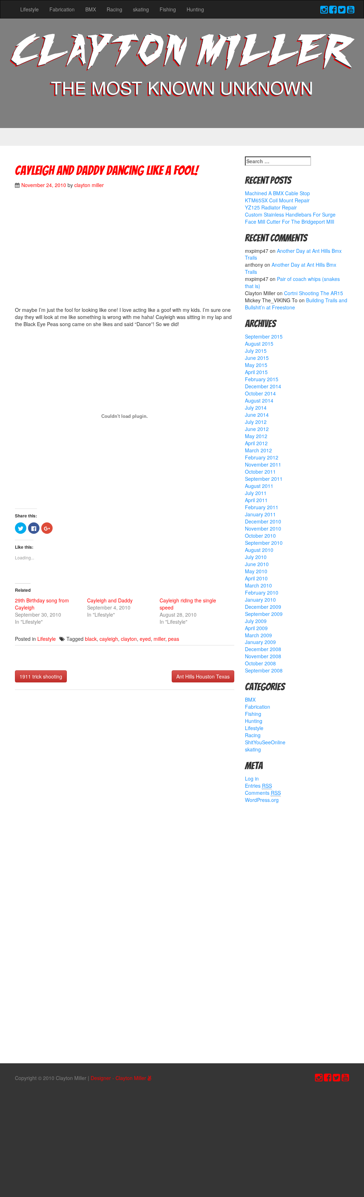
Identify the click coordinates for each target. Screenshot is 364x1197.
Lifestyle (29, 9)
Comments (263, 792)
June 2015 (257, 357)
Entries (258, 785)
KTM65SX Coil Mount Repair (277, 200)
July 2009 (256, 620)
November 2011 (263, 464)
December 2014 (263, 386)
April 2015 (256, 372)
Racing (114, 9)
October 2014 (260, 393)
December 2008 (263, 649)
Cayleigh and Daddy (110, 600)
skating (141, 9)
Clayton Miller (182, 53)
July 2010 (256, 556)
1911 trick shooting (41, 676)
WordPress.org (262, 799)
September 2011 (264, 478)
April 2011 (256, 500)
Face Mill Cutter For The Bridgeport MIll (289, 221)
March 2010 (258, 585)
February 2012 (261, 457)
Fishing (168, 9)
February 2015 (261, 379)
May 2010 (256, 571)
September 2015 (264, 336)
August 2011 (259, 485)
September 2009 (264, 613)
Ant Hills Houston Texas (203, 676)
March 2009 (258, 635)
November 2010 (263, 528)
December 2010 (263, 521)
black (91, 638)
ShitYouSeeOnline (265, 742)
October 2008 (260, 663)
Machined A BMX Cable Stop (277, 193)
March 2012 (258, 450)
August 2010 (259, 549)
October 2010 (260, 535)
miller (159, 638)
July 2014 (256, 407)
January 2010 (260, 599)
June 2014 (257, 414)
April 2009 (256, 628)
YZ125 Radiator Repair (271, 207)
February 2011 (261, 507)
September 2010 (264, 542)
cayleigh (109, 638)
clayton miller (89, 184)
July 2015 (256, 350)
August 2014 (259, 400)
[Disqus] (124, 789)
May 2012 (256, 436)
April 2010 (256, 578)
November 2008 (263, 656)
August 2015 (259, 343)
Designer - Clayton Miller (119, 1077)
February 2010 (261, 592)
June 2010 (257, 564)
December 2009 (263, 606)
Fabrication (62, 9)
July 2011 (256, 492)
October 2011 (260, 471)
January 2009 (260, 641)
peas (173, 638)
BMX (90, 9)
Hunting (195, 9)
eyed (145, 638)
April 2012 (256, 443)
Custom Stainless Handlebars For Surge (290, 214)
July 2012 (256, 421)
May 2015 (256, 364)
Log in (252, 778)
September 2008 (264, 670)
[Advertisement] (144, 251)
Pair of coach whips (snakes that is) (292, 282)
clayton (129, 638)
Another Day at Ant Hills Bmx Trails (293, 254)
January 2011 (260, 514)
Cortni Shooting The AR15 (313, 293)
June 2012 (257, 428)
